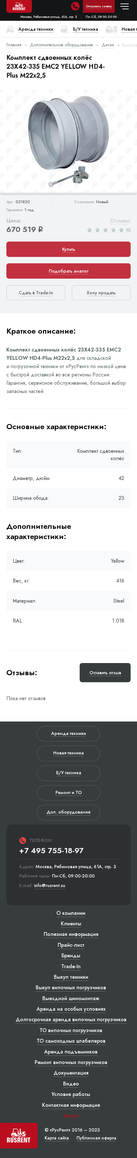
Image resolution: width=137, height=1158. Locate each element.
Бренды (70, 955)
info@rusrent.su (49, 886)
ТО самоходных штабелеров (71, 1041)
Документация (71, 1073)
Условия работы (71, 1094)
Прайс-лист (71, 945)
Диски (108, 45)
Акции (70, 1115)
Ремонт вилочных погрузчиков (71, 1062)
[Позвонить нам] (75, 6)
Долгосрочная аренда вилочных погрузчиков (71, 1019)
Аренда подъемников (70, 1051)
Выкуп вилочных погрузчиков (71, 987)
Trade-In (71, 966)
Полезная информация (71, 934)
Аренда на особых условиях (71, 1009)
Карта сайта (57, 1138)
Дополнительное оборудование (61, 45)
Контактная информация (71, 1105)
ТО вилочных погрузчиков (71, 1030)
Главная (13, 45)
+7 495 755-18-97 (51, 850)
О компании (70, 913)
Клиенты (71, 923)
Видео (71, 1083)
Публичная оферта (96, 1138)
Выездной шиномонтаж (70, 998)
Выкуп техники (71, 977)
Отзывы (119, 221)
